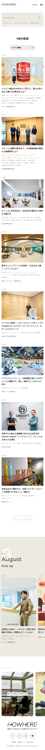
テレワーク (8, 23)
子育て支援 (13, 100)
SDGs (4, 95)
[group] (17, 694)
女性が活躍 (5, 100)
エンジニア (11, 155)
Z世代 (4, 332)
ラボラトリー (14, 98)
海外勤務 (11, 103)
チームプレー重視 (12, 95)
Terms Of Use (19, 746)
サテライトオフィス (29, 155)
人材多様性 (30, 332)
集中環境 (38, 220)
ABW (3, 388)
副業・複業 (35, 23)
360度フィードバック (8, 272)
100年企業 (5, 217)
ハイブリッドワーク (21, 23)
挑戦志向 (34, 100)
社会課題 (30, 103)
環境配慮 (18, 103)
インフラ (4, 232)
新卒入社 (4, 103)
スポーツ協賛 (6, 158)
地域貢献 (38, 98)
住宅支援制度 (30, 98)
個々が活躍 (19, 636)
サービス (4, 115)
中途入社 (22, 98)
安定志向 (27, 100)
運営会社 (14, 742)
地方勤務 (18, 160)
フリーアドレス (29, 158)
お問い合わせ (29, 742)
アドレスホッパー (7, 495)
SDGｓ (4, 155)
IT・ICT (4, 289)
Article (35, 4)
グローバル (19, 155)
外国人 (24, 160)
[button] (2, 610)
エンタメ (4, 400)
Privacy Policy (10, 746)
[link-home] (9, 4)
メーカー (4, 55)
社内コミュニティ (7, 498)
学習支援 (20, 100)
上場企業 (23, 217)
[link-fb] (12, 736)
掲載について (21, 742)
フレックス (5, 98)
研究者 (24, 103)
